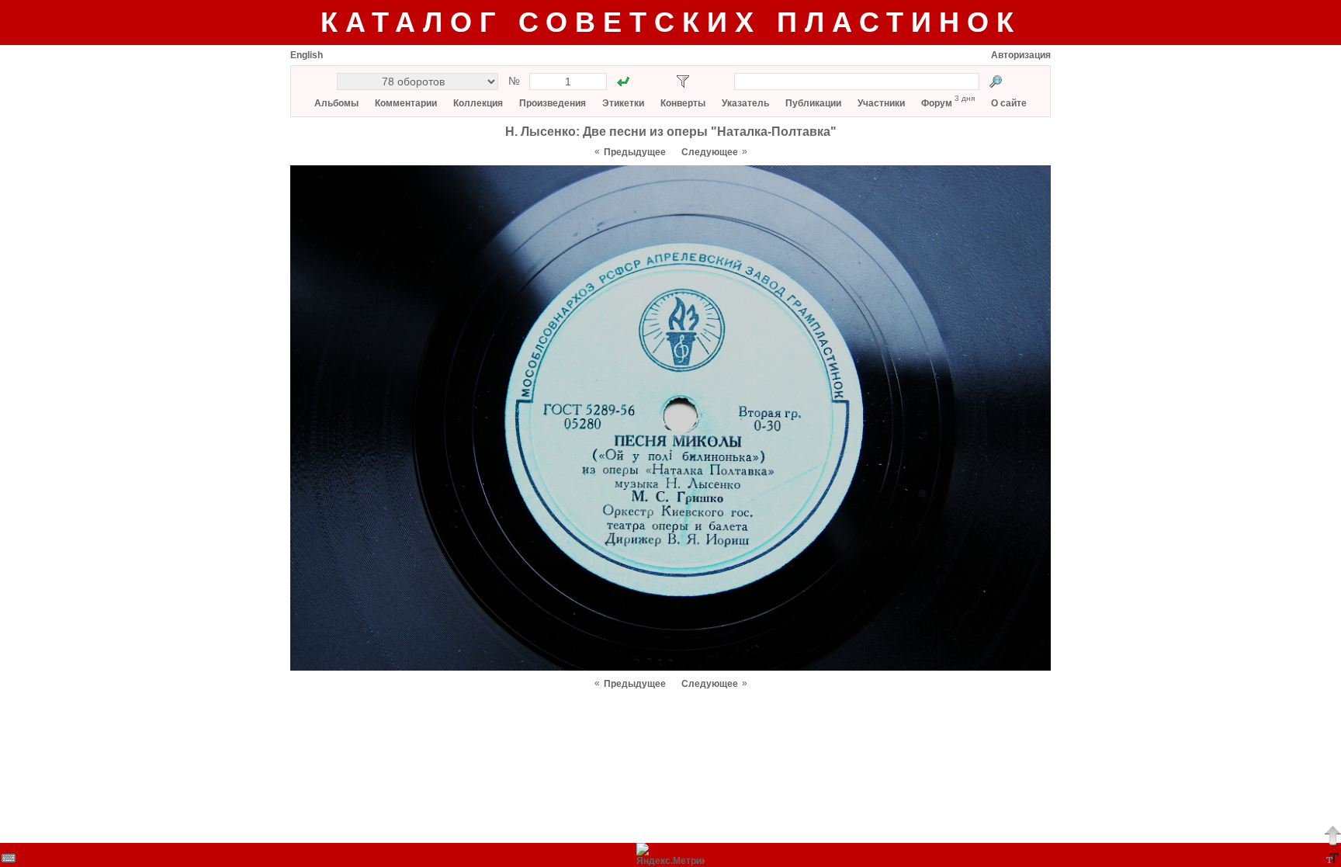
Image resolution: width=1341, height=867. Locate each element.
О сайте (1009, 103)
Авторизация (1021, 55)
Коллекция (478, 103)
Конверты (682, 103)
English (306, 55)
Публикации (813, 103)
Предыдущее (635, 152)
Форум (936, 103)
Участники (881, 103)
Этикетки (623, 103)
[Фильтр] (682, 81)
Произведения (552, 103)
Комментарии (406, 103)
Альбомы (336, 103)
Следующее (709, 152)
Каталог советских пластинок (671, 22)
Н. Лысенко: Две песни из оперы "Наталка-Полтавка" (671, 131)
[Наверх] (1332, 835)
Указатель (745, 103)
